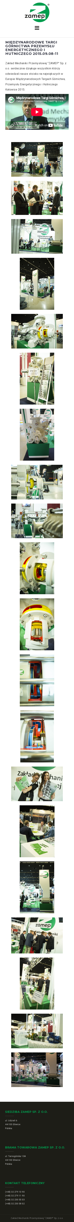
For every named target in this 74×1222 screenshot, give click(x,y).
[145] (37, 984)
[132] (37, 331)
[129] (37, 198)
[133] (37, 379)
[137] (37, 568)
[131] (37, 284)
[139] (37, 680)
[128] (37, 159)
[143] (37, 887)
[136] (37, 521)
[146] (37, 1031)
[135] (37, 482)
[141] (37, 784)
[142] (37, 831)
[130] (37, 236)
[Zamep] (37, 12)
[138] (37, 624)
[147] (37, 1069)
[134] (37, 435)
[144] (37, 935)
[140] (37, 736)
